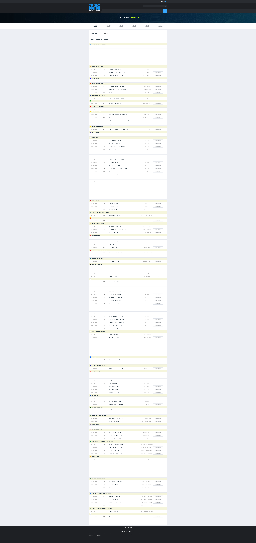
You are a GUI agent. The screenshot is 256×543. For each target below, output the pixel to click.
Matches (95, 26)
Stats (116, 10)
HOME (111, 10)
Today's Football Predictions (130, 18)
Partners (125, 531)
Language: (163, 1)
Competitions (124, 10)
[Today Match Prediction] (94, 7)
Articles (142, 10)
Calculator (156, 10)
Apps (149, 10)
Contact (133, 531)
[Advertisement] (128, 56)
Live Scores (134, 10)
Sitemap (129, 531)
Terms (121, 531)
